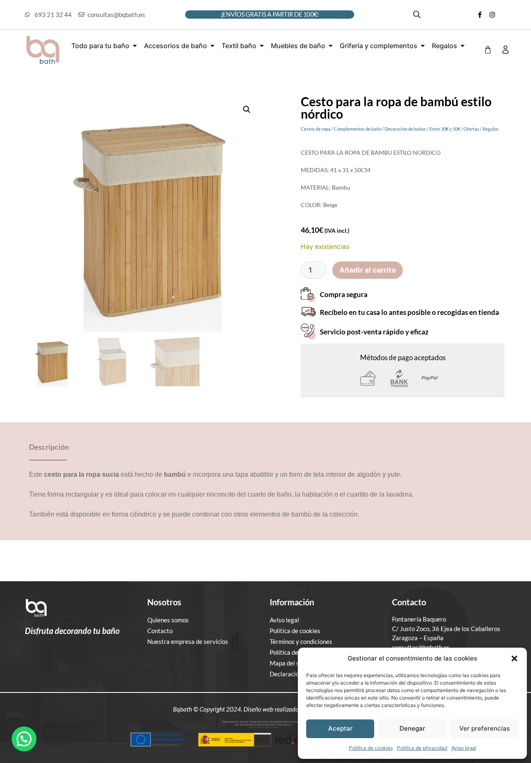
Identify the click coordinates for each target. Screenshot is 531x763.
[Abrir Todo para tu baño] (135, 46)
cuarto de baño (270, 494)
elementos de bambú (281, 514)
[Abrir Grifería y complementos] (422, 46)
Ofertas (471, 129)
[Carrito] (488, 50)
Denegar (412, 728)
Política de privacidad (422, 748)
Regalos (490, 129)
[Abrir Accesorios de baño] (212, 46)
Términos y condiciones (301, 641)
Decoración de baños (405, 129)
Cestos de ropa (316, 129)
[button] (514, 658)
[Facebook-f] (480, 14)
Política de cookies (371, 748)
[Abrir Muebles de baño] (330, 46)
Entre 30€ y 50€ (444, 129)
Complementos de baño (357, 129)
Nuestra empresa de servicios (187, 641)
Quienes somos (168, 620)
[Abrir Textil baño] (261, 46)
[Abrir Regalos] (462, 46)
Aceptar (340, 728)
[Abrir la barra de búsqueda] (417, 14)
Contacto (160, 630)
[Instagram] (492, 14)
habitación (317, 494)
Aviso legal (463, 748)
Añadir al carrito (367, 270)
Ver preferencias (484, 728)
